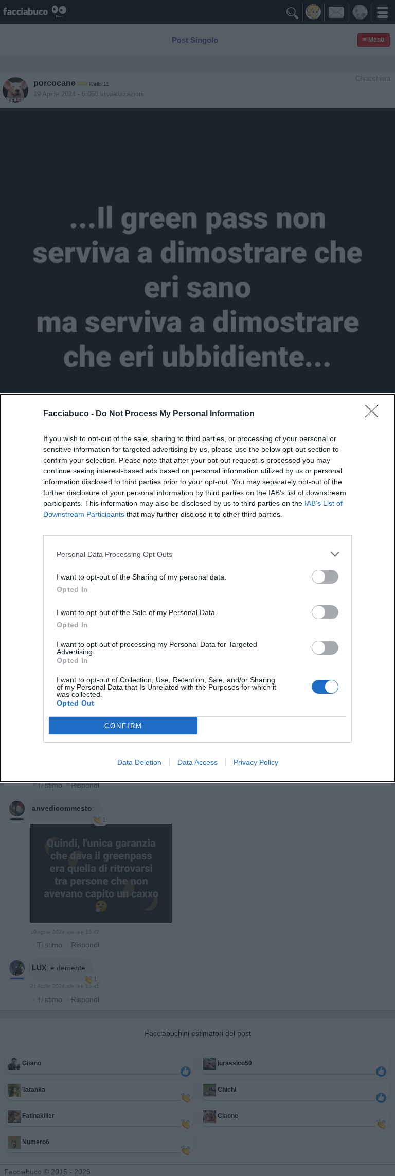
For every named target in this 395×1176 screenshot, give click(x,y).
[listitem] (197, 554)
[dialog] (197, 588)
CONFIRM (123, 726)
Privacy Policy (256, 762)
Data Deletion (139, 762)
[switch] (325, 577)
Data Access (197, 762)
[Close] (375, 414)
